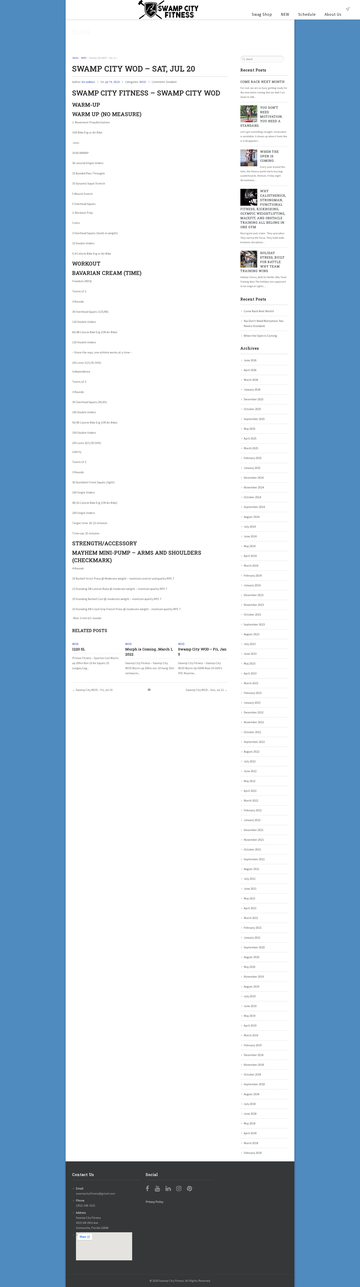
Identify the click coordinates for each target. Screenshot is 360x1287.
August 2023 (251, 634)
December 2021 (253, 830)
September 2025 (254, 419)
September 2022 (254, 742)
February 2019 (253, 1045)
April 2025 (250, 438)
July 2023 (250, 644)
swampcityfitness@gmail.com (95, 1193)
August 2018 (251, 1094)
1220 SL (78, 649)
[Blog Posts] (149, 690)
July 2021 (250, 878)
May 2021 (249, 898)
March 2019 (251, 1035)
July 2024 (250, 526)
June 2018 (250, 1113)
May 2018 (249, 1123)
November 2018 (254, 1064)
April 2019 (250, 1025)
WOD (83, 57)
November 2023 (254, 605)
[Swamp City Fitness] (168, 10)
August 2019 (251, 986)
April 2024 (250, 556)
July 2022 (250, 761)
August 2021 (251, 869)
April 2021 (250, 908)
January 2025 (252, 468)
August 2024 (251, 517)
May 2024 (249, 546)
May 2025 (249, 428)
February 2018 (253, 1153)
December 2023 (253, 595)
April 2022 (250, 791)
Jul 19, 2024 (112, 82)
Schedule (307, 14)
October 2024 (252, 497)
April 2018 (250, 1133)
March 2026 (251, 380)
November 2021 (254, 840)
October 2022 (252, 732)
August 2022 (251, 751)
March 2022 (251, 800)
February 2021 (253, 927)
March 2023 (251, 683)
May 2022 (249, 781)
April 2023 (250, 673)
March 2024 (251, 565)
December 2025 (253, 399)
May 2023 (249, 663)
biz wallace (88, 82)
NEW (285, 14)
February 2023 (253, 693)
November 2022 (254, 722)
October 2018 (252, 1074)
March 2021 (251, 918)
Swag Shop (262, 14)
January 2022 (252, 820)
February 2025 (253, 458)
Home (75, 57)
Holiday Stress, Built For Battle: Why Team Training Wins (262, 262)
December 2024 (253, 477)
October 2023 (252, 614)
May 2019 (249, 1016)
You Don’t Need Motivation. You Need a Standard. (261, 117)
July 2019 (250, 996)
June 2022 (250, 771)
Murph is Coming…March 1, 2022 (149, 651)
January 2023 (252, 702)
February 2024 (253, 575)
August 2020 (251, 957)
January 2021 (252, 937)
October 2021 (252, 849)
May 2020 (249, 967)
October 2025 (252, 409)
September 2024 (254, 507)
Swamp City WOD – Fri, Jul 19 (94, 690)
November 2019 (254, 976)
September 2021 (254, 859)
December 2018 (253, 1055)
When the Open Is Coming (269, 156)
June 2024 (250, 536)
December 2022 (253, 712)
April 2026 (250, 370)
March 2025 (251, 448)
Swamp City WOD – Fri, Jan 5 (202, 651)
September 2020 (254, 947)
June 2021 (250, 888)
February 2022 (253, 810)
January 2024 (252, 585)
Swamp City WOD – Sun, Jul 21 (205, 690)
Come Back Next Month (262, 82)
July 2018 (250, 1104)
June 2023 (250, 654)
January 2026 (252, 389)
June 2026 (250, 360)
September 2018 (254, 1084)
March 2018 (251, 1143)
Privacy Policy (154, 1202)
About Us (333, 14)
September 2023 (254, 624)
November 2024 (254, 487)
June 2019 (250, 1006)
